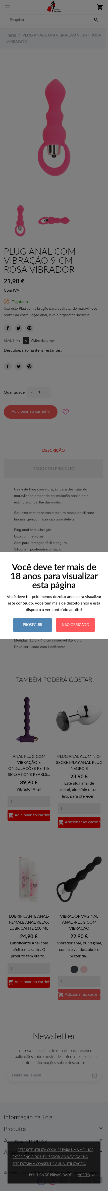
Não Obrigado (75, 625)
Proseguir (32, 625)
